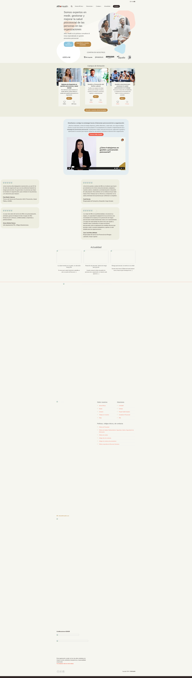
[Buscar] (71, 6)
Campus (98, 6)
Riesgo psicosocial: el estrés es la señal (123, 265)
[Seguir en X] (131, 1)
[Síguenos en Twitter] (60, 671)
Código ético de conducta (105, 438)
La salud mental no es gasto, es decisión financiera (69, 266)
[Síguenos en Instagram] (130, 1)
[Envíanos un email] (133, 1)
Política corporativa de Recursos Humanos (109, 444)
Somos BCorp (79, 6)
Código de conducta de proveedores (107, 441)
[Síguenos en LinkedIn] (134, 1)
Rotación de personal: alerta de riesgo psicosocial (96, 266)
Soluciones (89, 6)
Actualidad (107, 6)
